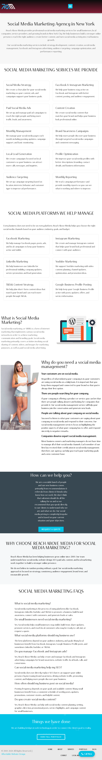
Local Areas (76, 755)
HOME (50, 749)
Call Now (88, 754)
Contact (64, 755)
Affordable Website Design (13, 754)
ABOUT (60, 749)
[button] (70, 6)
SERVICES (71, 749)
